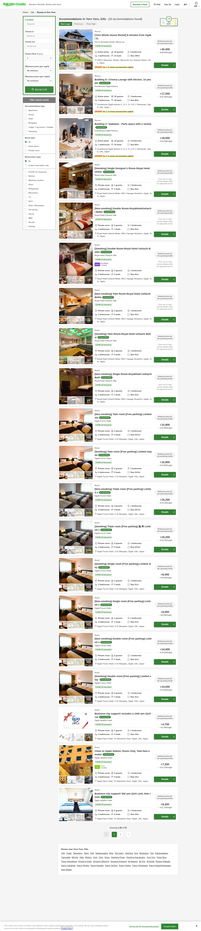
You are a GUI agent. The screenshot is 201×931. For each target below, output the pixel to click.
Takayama (77, 853)
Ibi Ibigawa (133, 861)
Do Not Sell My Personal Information (144, 926)
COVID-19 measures (37, 172)
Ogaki (69, 853)
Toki (152, 853)
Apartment (32, 110)
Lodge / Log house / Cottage (40, 127)
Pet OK (31, 222)
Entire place (33, 146)
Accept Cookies (170, 926)
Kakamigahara (161, 853)
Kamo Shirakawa (140, 865)
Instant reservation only (38, 165)
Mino (111, 853)
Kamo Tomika (83, 865)
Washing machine (36, 180)
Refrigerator (33, 189)
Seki (92, 853)
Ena (136, 853)
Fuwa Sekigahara (69, 861)
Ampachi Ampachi (118, 861)
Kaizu (107, 857)
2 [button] (120, 834)
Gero (101, 857)
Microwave (33, 193)
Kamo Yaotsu (125, 865)
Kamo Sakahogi (68, 865)
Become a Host (140, 4)
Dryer (30, 184)
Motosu (88, 857)
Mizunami (119, 853)
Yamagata (65, 857)
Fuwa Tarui (161, 857)
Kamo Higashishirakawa (160, 865)
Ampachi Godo (85, 861)
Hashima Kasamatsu (135, 857)
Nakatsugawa (101, 853)
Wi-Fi (30, 201)
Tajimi (86, 853)
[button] (128, 834)
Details (164, 65)
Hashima (129, 853)
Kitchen (31, 176)
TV (29, 197)
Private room (34, 150)
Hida (82, 857)
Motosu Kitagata (163, 861)
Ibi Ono (142, 861)
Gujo (95, 857)
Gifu (63, 853)
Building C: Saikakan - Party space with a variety (123, 124)
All (29, 142)
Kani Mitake (66, 869)
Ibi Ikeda (150, 861)
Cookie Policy (67, 928)
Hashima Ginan (118, 857)
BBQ (30, 218)
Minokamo (144, 853)
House (31, 114)
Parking (31, 226)
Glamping (32, 131)
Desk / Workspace (36, 205)
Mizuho (75, 857)
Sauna (31, 214)
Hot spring (32, 209)
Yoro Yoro (151, 857)
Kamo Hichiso (111, 865)
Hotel (30, 119)
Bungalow (32, 123)
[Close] (197, 926)
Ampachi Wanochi (101, 861)
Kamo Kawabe (97, 865)
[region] (100, 926)
